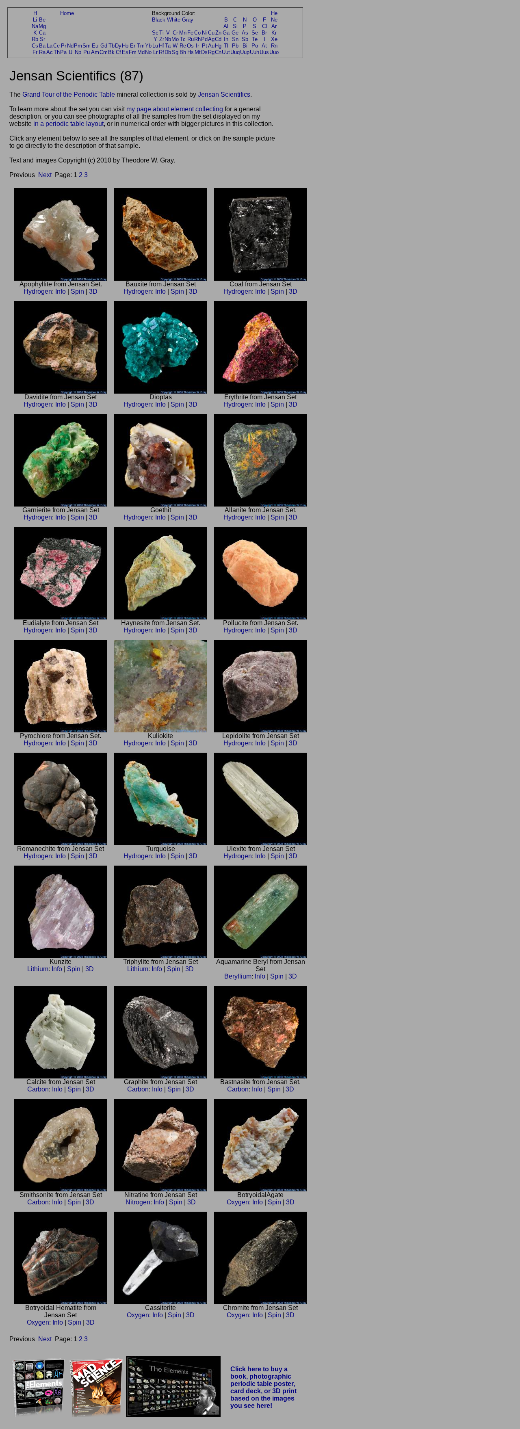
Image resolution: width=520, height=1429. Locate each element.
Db (168, 52)
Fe (190, 33)
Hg (218, 46)
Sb (245, 39)
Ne (274, 20)
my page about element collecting (174, 109)
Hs (190, 52)
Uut (226, 52)
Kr (274, 33)
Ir (197, 46)
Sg (175, 52)
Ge (235, 33)
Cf (118, 52)
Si (235, 26)
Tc (183, 39)
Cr (175, 33)
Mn (182, 33)
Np (78, 52)
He (274, 13)
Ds (204, 52)
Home (67, 13)
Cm (104, 52)
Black (158, 20)
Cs (35, 46)
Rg (211, 52)
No (148, 52)
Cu (211, 33)
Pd (204, 39)
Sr (42, 39)
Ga (226, 33)
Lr (155, 52)
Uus (264, 52)
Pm (78, 46)
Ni (204, 33)
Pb (235, 46)
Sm (86, 46)
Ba (42, 46)
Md (141, 52)
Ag (211, 39)
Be (42, 20)
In (226, 39)
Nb (168, 39)
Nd (70, 46)
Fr (34, 52)
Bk (111, 52)
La (49, 46)
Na (35, 26)
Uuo (274, 52)
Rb (35, 39)
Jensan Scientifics (224, 94)
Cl (264, 26)
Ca (42, 33)
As (245, 33)
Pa (63, 52)
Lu (155, 46)
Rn (274, 46)
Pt (204, 46)
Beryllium (237, 976)
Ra (42, 52)
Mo (175, 39)
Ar (274, 26)
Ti (161, 33)
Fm (132, 52)
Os (190, 46)
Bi (245, 46)
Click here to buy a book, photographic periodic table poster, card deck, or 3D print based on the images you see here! (263, 1387)
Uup (244, 52)
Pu (86, 52)
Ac (49, 52)
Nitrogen (138, 1202)
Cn (218, 52)
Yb (148, 46)
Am (95, 52)
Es (125, 52)
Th (57, 52)
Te (255, 39)
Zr (161, 39)
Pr (63, 46)
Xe (274, 39)
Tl (226, 46)
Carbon (38, 1089)
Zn (218, 33)
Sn (235, 39)
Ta (168, 46)
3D (93, 291)
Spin (77, 291)
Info (60, 291)
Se (254, 33)
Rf (161, 52)
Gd (103, 46)
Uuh (254, 52)
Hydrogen (38, 291)
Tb (111, 46)
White (173, 20)
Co (197, 33)
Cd (218, 39)
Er (132, 46)
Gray (187, 20)
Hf (161, 46)
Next (45, 174)
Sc (155, 33)
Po (254, 46)
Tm (141, 46)
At (264, 46)
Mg (42, 26)
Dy (118, 46)
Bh (183, 52)
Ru (190, 39)
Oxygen (238, 1202)
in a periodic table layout (68, 123)
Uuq (235, 52)
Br (264, 33)
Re (183, 46)
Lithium (37, 969)
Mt (198, 52)
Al (225, 26)
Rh (197, 39)
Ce (56, 46)
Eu (95, 46)
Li (35, 20)
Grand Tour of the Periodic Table (68, 94)
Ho (125, 46)
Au (211, 46)
